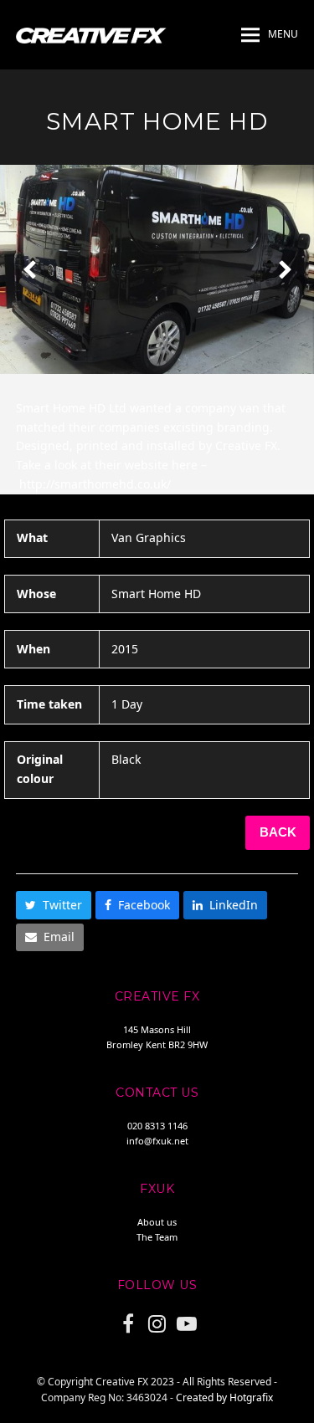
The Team (157, 1237)
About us (157, 1222)
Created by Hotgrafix (224, 1397)
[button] (269, 35)
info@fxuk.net (157, 1140)
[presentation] (29, 269)
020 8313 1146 (157, 1125)
